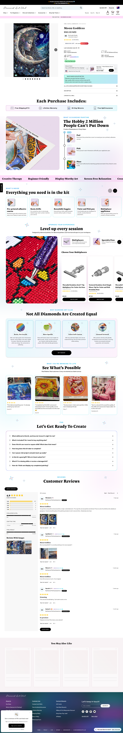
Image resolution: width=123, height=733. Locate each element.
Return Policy (35, 716)
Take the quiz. (116, 729)
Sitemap (58, 730)
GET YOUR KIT (61, 352)
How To (92, 13)
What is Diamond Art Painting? (14, 707)
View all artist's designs (72, 37)
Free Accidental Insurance (39, 707)
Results (87, 13)
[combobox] (61, 8)
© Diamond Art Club (67, 289)
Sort (105, 493)
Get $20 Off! (103, 8)
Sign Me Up (105, 705)
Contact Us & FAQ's (37, 704)
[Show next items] (115, 191)
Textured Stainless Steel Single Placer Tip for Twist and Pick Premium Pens (100, 287)
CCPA (52, 730)
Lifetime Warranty (37, 710)
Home (65, 23)
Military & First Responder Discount (65, 710)
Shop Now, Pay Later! (61, 713)
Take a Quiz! (94, 716)
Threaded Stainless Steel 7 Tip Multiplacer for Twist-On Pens (74, 286)
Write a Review (12, 489)
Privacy (45, 730)
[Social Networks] (83, 711)
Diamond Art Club (81, 730)
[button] (55, 49)
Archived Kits (66, 730)
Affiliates (58, 716)
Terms (38, 730)
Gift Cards (59, 704)
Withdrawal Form (36, 719)
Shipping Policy (36, 713)
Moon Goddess (82, 23)
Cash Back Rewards (61, 707)
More (97, 13)
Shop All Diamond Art (72, 23)
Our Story (8, 704)
